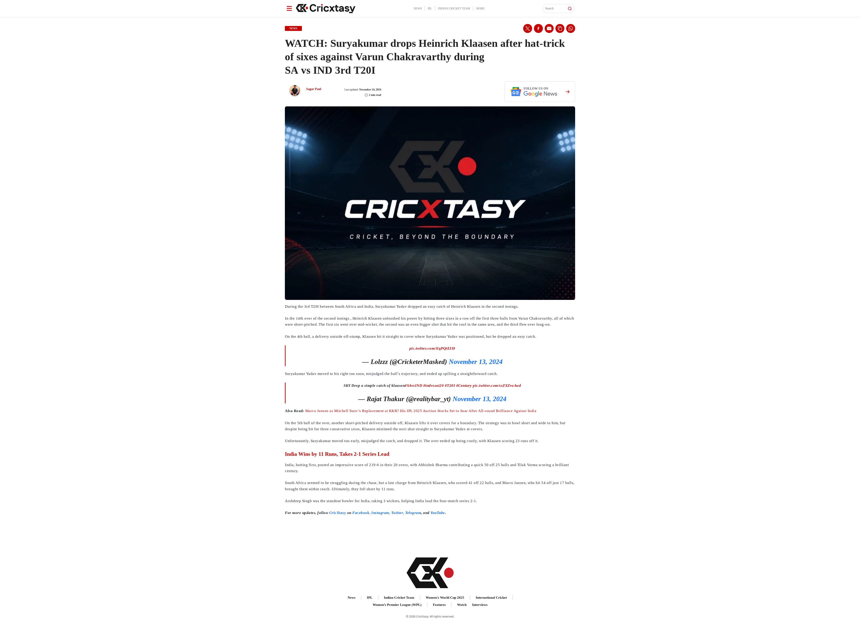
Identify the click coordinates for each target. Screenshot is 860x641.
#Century (464, 385)
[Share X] (527, 28)
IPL (430, 8)
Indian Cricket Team (454, 8)
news (293, 28)
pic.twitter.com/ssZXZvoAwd (497, 385)
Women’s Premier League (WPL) (397, 605)
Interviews (480, 605)
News (418, 8)
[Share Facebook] (538, 28)
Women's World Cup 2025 (445, 597)
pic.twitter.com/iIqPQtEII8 (432, 348)
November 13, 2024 (476, 361)
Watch (462, 605)
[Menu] (289, 8)
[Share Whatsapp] (570, 28)
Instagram (380, 513)
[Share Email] (549, 28)
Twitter (397, 513)
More (480, 8)
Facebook (360, 513)
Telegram (413, 513)
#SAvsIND (413, 385)
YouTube (437, 513)
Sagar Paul (313, 89)
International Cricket (491, 597)
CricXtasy (337, 513)
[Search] (569, 8)
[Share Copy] (559, 28)
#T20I (450, 385)
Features (439, 605)
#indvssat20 (433, 385)
